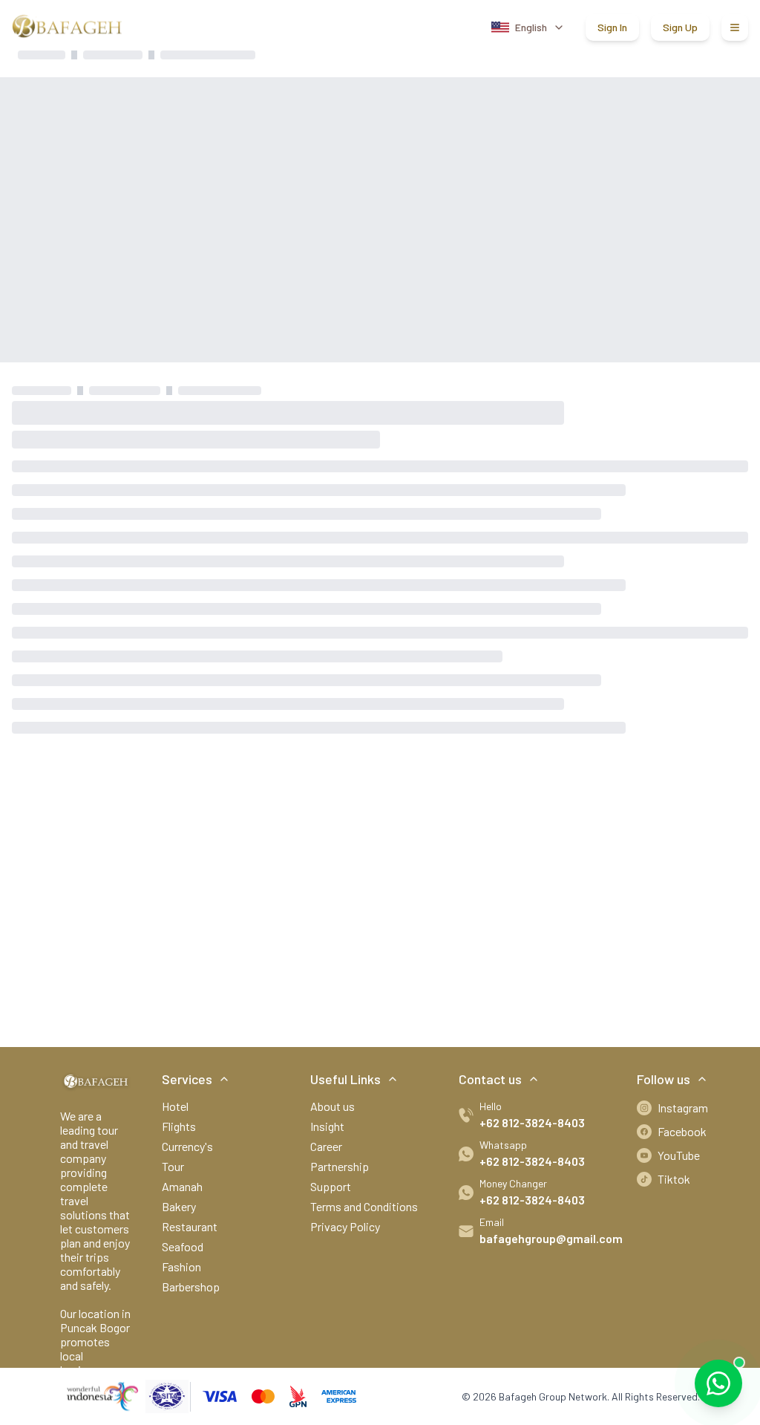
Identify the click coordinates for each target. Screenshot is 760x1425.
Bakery (179, 1206)
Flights (179, 1126)
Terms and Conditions (364, 1206)
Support (330, 1186)
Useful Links (345, 1079)
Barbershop (191, 1286)
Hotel (175, 1106)
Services (187, 1079)
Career (326, 1146)
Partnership (339, 1166)
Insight (327, 1126)
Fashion (181, 1266)
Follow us (663, 1079)
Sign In (612, 27)
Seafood (182, 1246)
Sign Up (680, 27)
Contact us (490, 1079)
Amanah (182, 1186)
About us (332, 1106)
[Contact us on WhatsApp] (718, 1383)
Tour (173, 1166)
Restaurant (189, 1226)
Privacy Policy (345, 1226)
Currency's (187, 1146)
